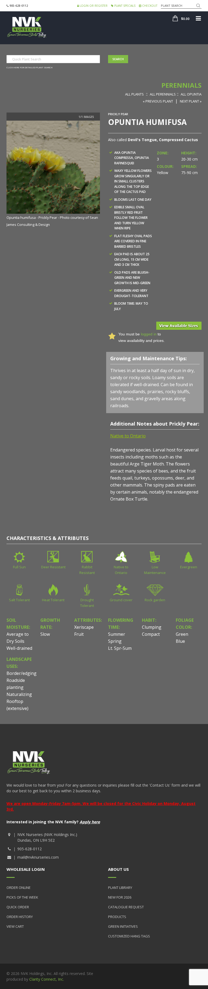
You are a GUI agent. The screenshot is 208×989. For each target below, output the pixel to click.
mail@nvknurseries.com (38, 857)
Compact (151, 634)
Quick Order (17, 907)
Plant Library (120, 887)
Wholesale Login (25, 869)
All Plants (134, 94)
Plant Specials (124, 6)
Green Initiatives (123, 926)
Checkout (149, 6)
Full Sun (19, 567)
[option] (53, 174)
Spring (115, 641)
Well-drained (19, 648)
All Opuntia (191, 94)
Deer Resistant (53, 567)
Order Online (18, 887)
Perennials (181, 85)
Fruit (79, 634)
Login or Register (93, 6)
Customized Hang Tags (129, 936)
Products (117, 916)
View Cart (15, 926)
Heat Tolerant (53, 599)
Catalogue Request (126, 907)
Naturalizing (19, 694)
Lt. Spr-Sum (120, 648)
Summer (116, 634)
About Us (118, 869)
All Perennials (163, 94)
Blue (180, 641)
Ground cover (121, 599)
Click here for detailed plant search (29, 67)
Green (182, 634)
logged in (149, 334)
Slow (45, 634)
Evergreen (188, 567)
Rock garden (155, 599)
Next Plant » (191, 101)
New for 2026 (119, 897)
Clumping (151, 627)
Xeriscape (84, 627)
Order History (19, 916)
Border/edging (21, 673)
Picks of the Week (22, 897)
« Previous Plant (158, 101)
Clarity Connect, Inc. (46, 979)
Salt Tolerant (19, 599)
